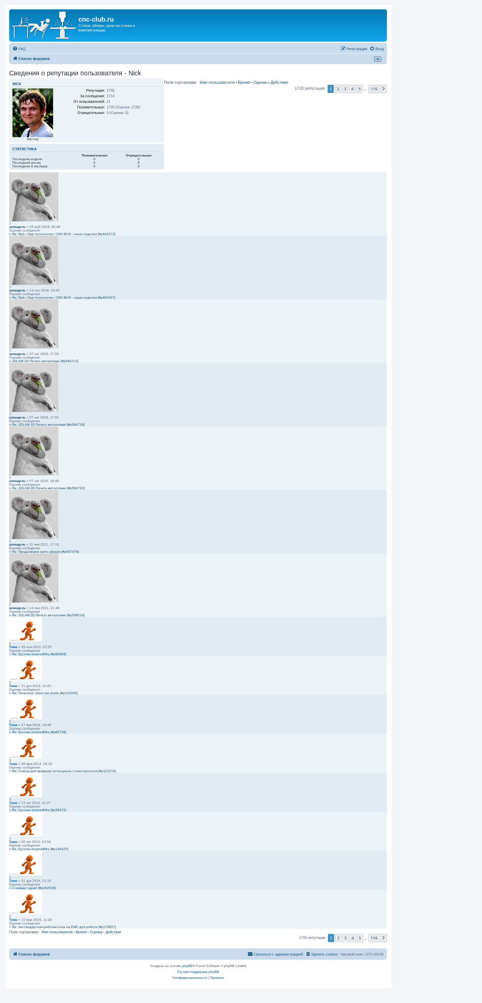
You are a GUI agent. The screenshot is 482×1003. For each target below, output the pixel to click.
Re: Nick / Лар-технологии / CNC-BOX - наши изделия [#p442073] (63, 234)
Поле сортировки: (180, 82)
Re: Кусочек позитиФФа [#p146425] (40, 849)
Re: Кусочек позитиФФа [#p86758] (39, 732)
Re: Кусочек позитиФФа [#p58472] (39, 810)
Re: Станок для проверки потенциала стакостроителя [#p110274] (64, 771)
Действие (279, 82)
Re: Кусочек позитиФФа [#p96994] (39, 654)
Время (244, 82)
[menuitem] (19, 49)
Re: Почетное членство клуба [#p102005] (45, 693)
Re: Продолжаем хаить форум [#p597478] (45, 551)
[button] (383, 89)
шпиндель (17, 227)
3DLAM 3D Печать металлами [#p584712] (45, 361)
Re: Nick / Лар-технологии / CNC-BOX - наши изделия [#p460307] (63, 297)
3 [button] (345, 89)
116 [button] (374, 89)
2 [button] (338, 89)
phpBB (187, 966)
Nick (16, 84)
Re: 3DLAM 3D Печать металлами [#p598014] (48, 615)
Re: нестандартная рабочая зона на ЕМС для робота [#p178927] (64, 927)
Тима (13, 647)
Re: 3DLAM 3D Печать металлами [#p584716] (48, 424)
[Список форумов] (44, 25)
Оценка (260, 82)
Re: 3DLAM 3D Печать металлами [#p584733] (48, 488)
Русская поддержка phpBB (198, 972)
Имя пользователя (217, 82)
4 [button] (352, 89)
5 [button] (359, 89)
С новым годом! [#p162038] (34, 888)
